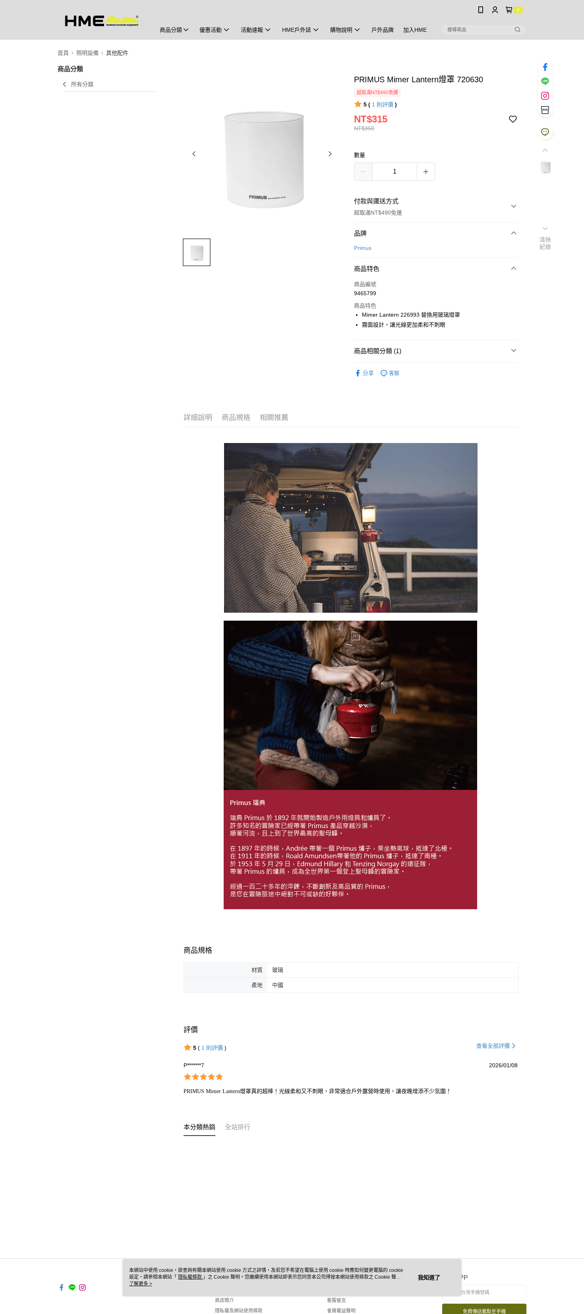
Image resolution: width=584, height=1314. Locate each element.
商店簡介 (224, 1300)
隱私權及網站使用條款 (239, 1311)
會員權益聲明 (341, 1311)
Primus (362, 248)
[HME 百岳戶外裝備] (102, 21)
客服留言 (336, 1300)
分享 (368, 373)
